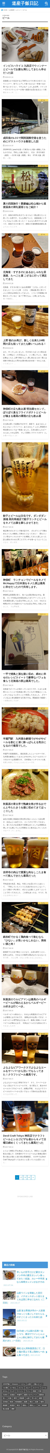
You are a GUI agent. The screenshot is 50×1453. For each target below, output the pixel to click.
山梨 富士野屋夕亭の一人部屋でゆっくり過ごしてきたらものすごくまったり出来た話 (31, 1315)
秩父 (18, 1405)
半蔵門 (19, 1395)
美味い (25, 1405)
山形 (28, 1398)
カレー (28, 1388)
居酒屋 (21, 1398)
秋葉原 (12, 1405)
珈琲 (42, 1402)
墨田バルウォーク (30, 1395)
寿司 (15, 1398)
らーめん (13, 1388)
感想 (40, 1398)
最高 (25, 1402)
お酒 (29, 1384)
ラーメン (20, 1391)
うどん (22, 1384)
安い (4, 1398)
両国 (34, 1391)
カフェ (21, 1388)
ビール (43, 1388)
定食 (9, 1398)
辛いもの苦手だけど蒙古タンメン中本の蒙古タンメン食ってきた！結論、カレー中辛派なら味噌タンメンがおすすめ (23, 1278)
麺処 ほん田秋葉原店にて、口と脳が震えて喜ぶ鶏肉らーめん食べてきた (31, 1351)
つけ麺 (5, 1388)
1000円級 (6, 1384)
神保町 (5, 1405)
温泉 (36, 1402)
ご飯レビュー (38, 1384)
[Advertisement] (25, 1229)
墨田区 (41, 1395)
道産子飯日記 (25, 3)
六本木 (5, 1395)
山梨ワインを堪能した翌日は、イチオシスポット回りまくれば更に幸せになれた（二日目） (23, 1298)
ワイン (28, 1391)
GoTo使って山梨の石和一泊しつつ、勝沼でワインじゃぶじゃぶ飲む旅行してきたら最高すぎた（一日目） (23, 1336)
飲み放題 (6, 1409)
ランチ (12, 1391)
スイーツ (36, 1388)
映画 (11, 1402)
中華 (39, 1391)
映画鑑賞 (18, 1402)
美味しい (33, 1405)
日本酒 (5, 1402)
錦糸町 (44, 1405)
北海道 (12, 1395)
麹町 (13, 1409)
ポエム (5, 1391)
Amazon (15, 1384)
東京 (31, 1402)
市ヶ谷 (34, 1398)
